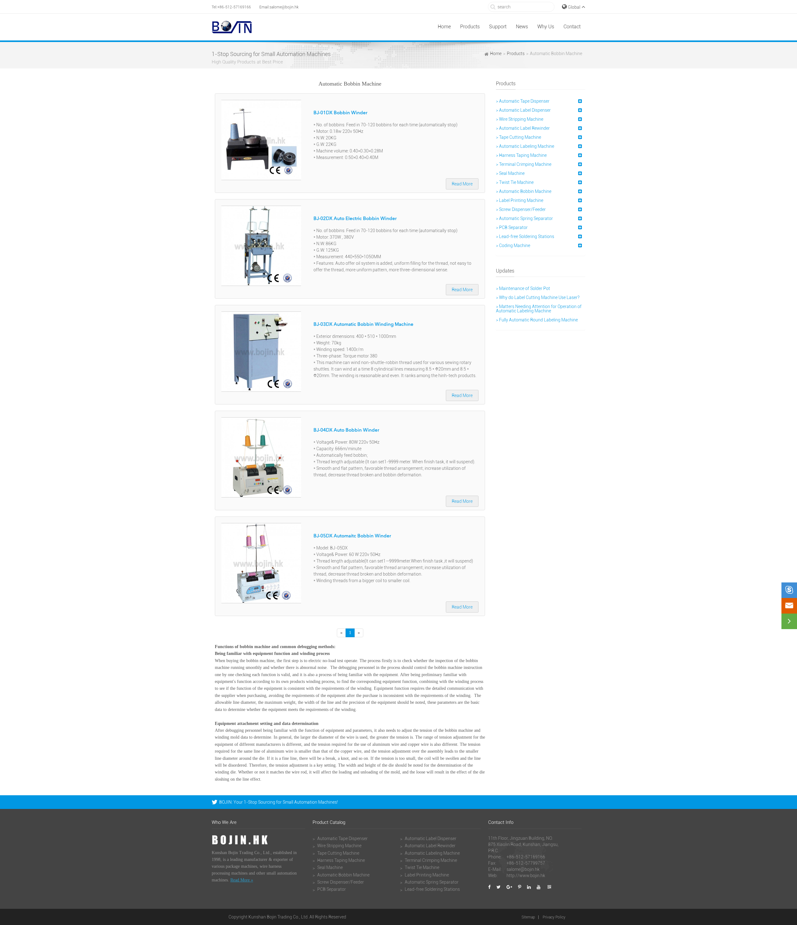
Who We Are (224, 822)
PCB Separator (331, 889)
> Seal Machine (510, 173)
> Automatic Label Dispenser (523, 110)
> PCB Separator (512, 227)
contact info (500, 822)
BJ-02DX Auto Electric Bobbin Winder (355, 219)
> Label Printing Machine (519, 200)
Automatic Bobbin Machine (556, 53)
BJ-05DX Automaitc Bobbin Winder (352, 536)
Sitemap (528, 917)
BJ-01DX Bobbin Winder (340, 113)
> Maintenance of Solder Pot (523, 288)
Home (444, 27)
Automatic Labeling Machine (432, 853)
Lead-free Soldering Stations (432, 889)
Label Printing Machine (426, 874)
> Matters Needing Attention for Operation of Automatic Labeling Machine (539, 308)
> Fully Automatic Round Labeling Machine (537, 319)
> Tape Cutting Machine (518, 137)
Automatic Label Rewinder (429, 845)
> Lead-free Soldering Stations (525, 236)
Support (498, 27)
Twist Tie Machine (421, 867)
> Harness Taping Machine (521, 155)
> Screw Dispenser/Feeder (521, 209)
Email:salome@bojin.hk (279, 7)
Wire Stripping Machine (338, 845)
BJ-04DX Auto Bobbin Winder (346, 430)
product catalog (329, 822)
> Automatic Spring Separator (524, 218)
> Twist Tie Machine (515, 182)
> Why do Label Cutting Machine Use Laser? (537, 297)
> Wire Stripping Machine (519, 119)
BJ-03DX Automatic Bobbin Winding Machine (363, 324)
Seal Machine (329, 867)
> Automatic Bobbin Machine (523, 191)
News (522, 27)
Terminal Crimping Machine (430, 860)
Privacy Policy (554, 917)
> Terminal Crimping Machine (523, 164)
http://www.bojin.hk (526, 875)
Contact (572, 27)
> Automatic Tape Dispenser (522, 101)
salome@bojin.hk (523, 869)
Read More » (241, 880)
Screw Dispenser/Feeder (340, 882)
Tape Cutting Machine (337, 853)
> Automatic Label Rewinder (523, 128)
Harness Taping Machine (340, 860)
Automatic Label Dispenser (430, 838)
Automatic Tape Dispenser (342, 838)
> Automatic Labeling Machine (525, 146)
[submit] (493, 7)
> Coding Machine (513, 245)
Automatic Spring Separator (431, 882)
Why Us (545, 27)
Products (470, 27)
